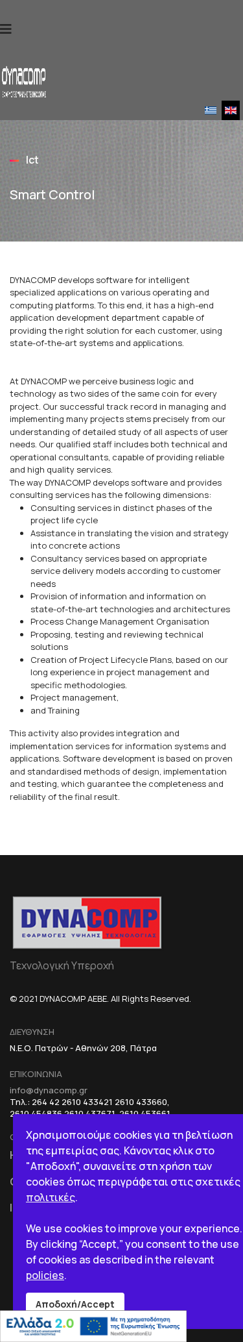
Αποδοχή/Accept (75, 1304)
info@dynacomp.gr (48, 1090)
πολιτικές (50, 1197)
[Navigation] (6, 29)
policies (45, 1275)
